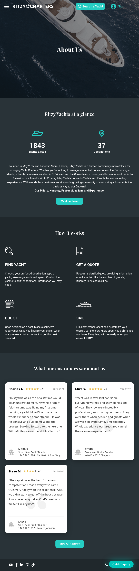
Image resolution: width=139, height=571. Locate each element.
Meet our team (69, 201)
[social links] (11, 564)
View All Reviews (69, 543)
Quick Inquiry (121, 564)
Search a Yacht (92, 6)
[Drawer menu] (6, 6)
